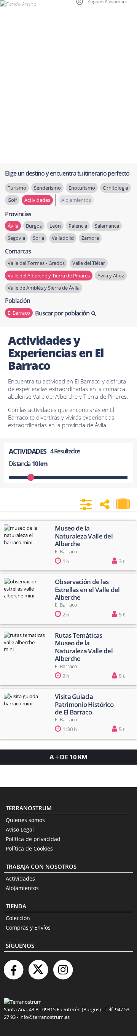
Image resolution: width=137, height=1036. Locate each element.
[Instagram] (62, 966)
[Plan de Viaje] (123, 503)
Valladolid (63, 237)
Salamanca (107, 225)
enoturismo (81, 187)
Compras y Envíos (28, 927)
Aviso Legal (20, 829)
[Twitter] (38, 966)
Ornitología (115, 187)
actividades (37, 199)
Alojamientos (22, 888)
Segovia (16, 237)
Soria (38, 237)
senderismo (47, 187)
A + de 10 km (68, 756)
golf (12, 199)
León (55, 225)
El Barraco (19, 312)
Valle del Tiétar (88, 263)
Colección (18, 918)
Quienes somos (25, 820)
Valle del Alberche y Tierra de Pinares (49, 275)
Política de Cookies (29, 848)
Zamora (90, 237)
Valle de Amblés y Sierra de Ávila (44, 287)
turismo (17, 187)
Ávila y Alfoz (110, 275)
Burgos (34, 225)
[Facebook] (13, 966)
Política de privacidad (33, 839)
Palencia (77, 225)
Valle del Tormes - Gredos (36, 263)
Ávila (13, 225)
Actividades (20, 878)
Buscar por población (62, 313)
